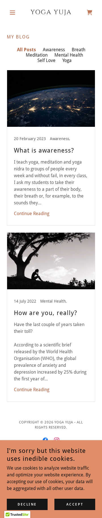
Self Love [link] (46, 60)
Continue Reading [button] (31, 213)
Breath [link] (78, 49)
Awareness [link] (54, 49)
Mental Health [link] (68, 55)
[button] (13, 12)
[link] (51, 12)
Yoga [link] (67, 60)
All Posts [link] (26, 49)
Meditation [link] (37, 55)
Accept (74, 504)
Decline (27, 504)
